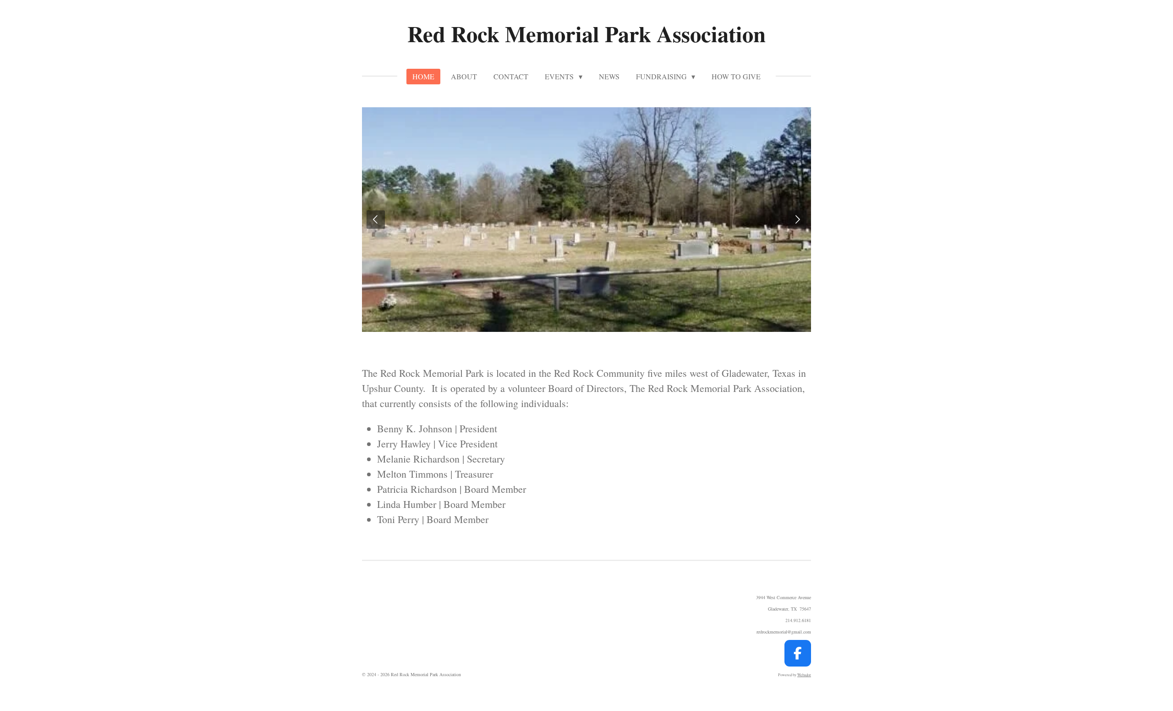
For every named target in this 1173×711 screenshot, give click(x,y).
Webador (804, 674)
